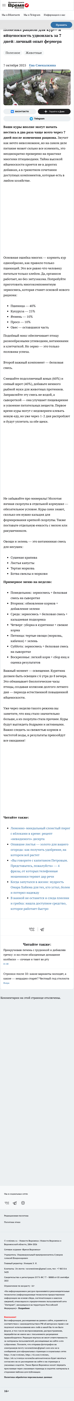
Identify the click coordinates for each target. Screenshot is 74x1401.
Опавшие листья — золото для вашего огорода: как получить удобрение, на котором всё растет (39, 849)
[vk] (32, 929)
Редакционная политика (16, 1215)
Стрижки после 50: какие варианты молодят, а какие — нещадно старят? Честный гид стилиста (36, 978)
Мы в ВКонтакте (11, 14)
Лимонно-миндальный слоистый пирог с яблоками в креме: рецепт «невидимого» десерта (40, 833)
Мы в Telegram (32, 14)
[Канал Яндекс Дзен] (54, 111)
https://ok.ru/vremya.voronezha (19, 1358)
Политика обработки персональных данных (28, 1377)
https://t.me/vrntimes (14, 1354)
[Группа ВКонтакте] (19, 111)
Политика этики (12, 1222)
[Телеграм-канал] (37, 118)
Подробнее (24, 1308)
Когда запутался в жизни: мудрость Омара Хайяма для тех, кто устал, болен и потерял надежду (40, 887)
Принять (61, 24)
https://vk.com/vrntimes (37, 1354)
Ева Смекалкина (42, 65)
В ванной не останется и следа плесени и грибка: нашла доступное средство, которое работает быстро (40, 903)
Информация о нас (54, 14)
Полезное (13, 53)
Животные (34, 53)
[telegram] (43, 929)
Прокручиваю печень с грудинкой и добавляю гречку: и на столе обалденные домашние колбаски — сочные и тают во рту (34, 956)
